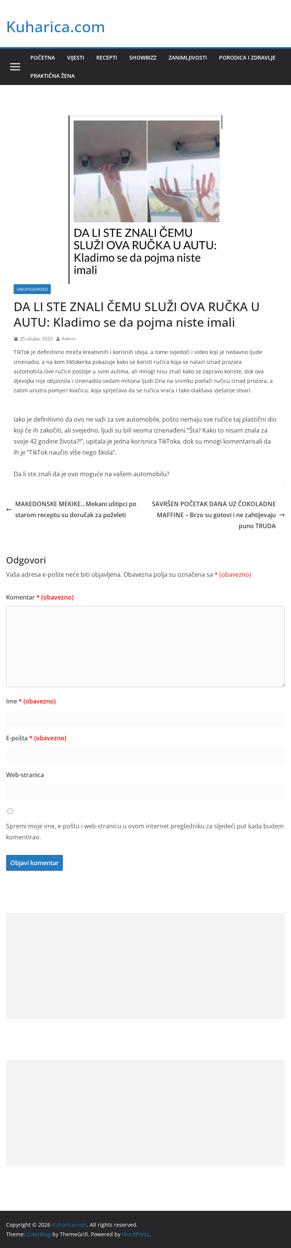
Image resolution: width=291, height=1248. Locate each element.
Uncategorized (32, 289)
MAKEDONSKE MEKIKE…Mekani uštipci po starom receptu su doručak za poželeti (75, 509)
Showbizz (142, 57)
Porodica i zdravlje (247, 57)
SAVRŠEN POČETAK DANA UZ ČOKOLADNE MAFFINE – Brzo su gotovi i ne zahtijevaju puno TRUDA (214, 515)
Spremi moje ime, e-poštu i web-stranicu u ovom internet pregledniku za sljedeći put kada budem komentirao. (145, 831)
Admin (68, 338)
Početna (42, 57)
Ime (31, 701)
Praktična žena (52, 75)
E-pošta (36, 738)
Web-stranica (25, 775)
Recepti (106, 57)
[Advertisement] (145, 966)
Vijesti (75, 57)
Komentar (40, 597)
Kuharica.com (55, 26)
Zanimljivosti (188, 57)
